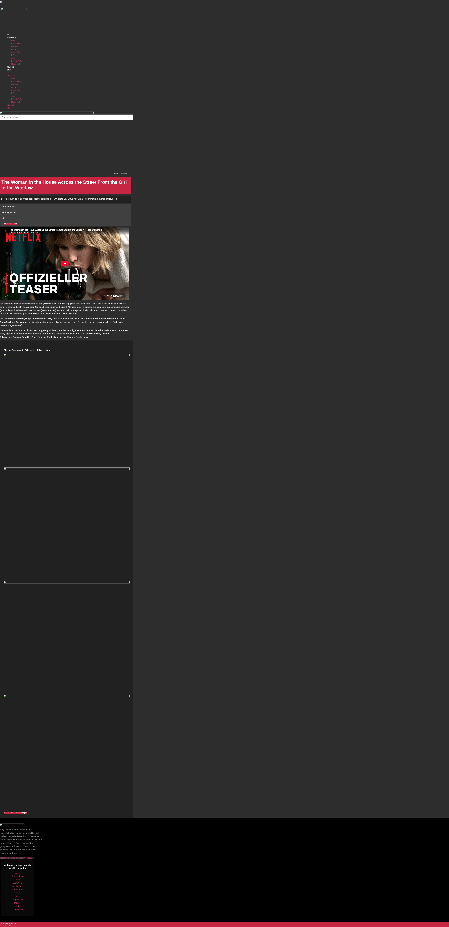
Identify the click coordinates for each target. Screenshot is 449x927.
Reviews (10, 67)
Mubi (17, 906)
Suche (130, 113)
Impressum (14, 926)
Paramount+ (17, 889)
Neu (8, 35)
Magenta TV (16, 64)
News (9, 70)
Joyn (13, 58)
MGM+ (17, 903)
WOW (13, 49)
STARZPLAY (16, 61)
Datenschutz (4, 926)
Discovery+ (17, 909)
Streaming (11, 38)
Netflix (13, 41)
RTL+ (13, 55)
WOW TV (17, 883)
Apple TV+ (15, 52)
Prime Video (16, 43)
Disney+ (14, 46)
